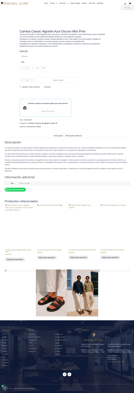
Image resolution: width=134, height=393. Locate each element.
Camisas (31, 123)
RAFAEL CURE (16, 3)
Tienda (52, 3)
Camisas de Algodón (42, 123)
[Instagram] (65, 374)
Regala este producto (48, 111)
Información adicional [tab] (73, 136)
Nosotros (100, 3)
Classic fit (53, 123)
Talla (22, 62)
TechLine (62, 3)
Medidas (24, 56)
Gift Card (92, 3)
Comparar (47, 87)
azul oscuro (31, 126)
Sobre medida (75, 3)
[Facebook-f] (69, 374)
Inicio (46, 3)
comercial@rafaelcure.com (116, 361)
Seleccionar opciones (15, 259)
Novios (84, 3)
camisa (38, 126)
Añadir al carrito (58, 80)
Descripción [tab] (58, 136)
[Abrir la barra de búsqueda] (125, 4)
